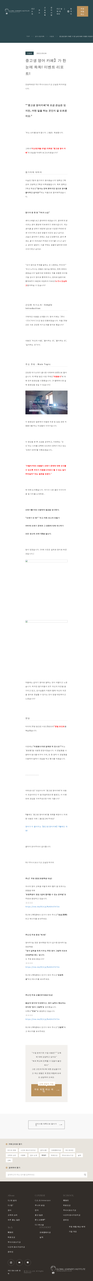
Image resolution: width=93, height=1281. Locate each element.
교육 (9, 1160)
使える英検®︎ (40, 1220)
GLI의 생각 (12, 1200)
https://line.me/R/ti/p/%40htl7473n (42, 906)
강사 (10, 1210)
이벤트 (52, 36)
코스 (39, 11)
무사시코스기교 (67, 1155)
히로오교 (54, 1155)
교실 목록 (45, 11)
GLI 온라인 (70, 1150)
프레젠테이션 (56, 1150)
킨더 (37, 1210)
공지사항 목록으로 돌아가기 (46, 1125)
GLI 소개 (33, 11)
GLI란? (10, 1205)
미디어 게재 (12, 1150)
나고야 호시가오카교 (28, 1150)
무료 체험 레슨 (82, 11)
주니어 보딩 (40, 1205)
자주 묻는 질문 (14, 1220)
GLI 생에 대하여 (59, 11)
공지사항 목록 (39, 36)
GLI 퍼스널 (39, 1224)
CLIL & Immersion (42, 1200)
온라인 (66, 1220)
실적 (79, 1155)
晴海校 (44, 1155)
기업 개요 (73, 1231)
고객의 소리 (12, 1155)
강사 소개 (33, 1155)
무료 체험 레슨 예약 (77, 1226)
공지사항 (51, 11)
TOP (28, 36)
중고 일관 (39, 1215)
